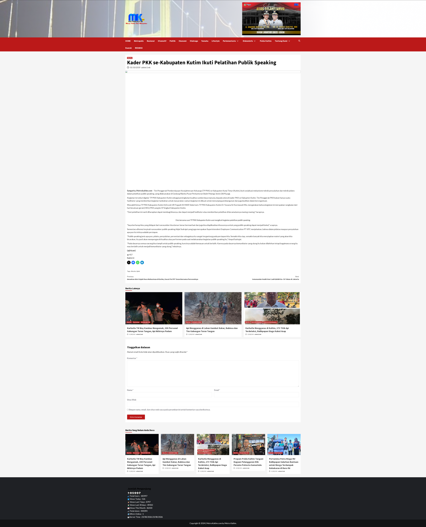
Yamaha (204, 41)
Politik (173, 41)
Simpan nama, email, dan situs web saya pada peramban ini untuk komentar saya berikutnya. (169, 409)
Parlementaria (229, 41)
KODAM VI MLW (196, 322)
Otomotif (162, 41)
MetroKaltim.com (214, 523)
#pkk (138, 271)
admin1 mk (145, 67)
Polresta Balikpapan (270, 322)
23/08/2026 (132, 334)
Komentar (132, 358)
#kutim (133, 271)
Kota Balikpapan (256, 322)
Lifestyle (216, 41)
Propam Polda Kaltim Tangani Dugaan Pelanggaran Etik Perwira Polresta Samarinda (248, 461)
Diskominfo (248, 41)
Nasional (151, 41)
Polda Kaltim (265, 41)
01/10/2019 (135, 67)
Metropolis (139, 41)
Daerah (128, 48)
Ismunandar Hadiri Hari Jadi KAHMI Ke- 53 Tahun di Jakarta (275, 277)
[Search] (299, 41)
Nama (130, 390)
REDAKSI (139, 48)
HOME (128, 41)
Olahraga (194, 41)
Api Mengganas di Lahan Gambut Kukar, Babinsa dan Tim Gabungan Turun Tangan (177, 461)
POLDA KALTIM (145, 322)
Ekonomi (182, 41)
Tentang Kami (281, 41)
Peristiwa (136, 322)
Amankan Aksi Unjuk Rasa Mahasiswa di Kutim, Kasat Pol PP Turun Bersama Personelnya (162, 277)
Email (217, 390)
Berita (130, 58)
